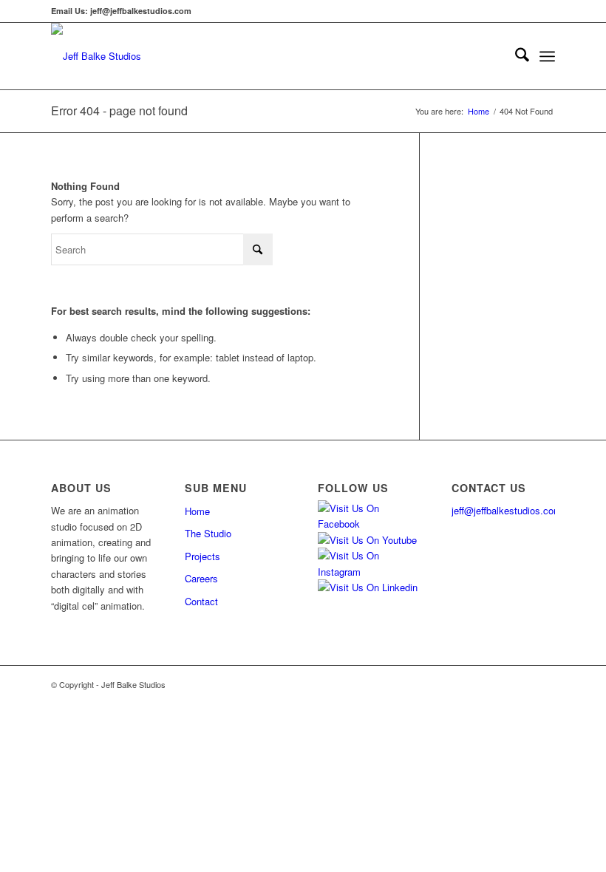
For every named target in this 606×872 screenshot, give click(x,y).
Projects (202, 556)
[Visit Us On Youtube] (367, 540)
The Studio (208, 533)
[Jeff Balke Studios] (96, 56)
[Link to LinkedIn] (544, 684)
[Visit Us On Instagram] (369, 572)
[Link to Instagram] (499, 684)
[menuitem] (514, 56)
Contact (201, 601)
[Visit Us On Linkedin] (368, 587)
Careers (201, 578)
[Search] (514, 56)
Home (197, 511)
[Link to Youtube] (522, 684)
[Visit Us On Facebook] (369, 524)
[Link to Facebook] (477, 684)
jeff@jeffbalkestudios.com (507, 510)
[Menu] (547, 56)
